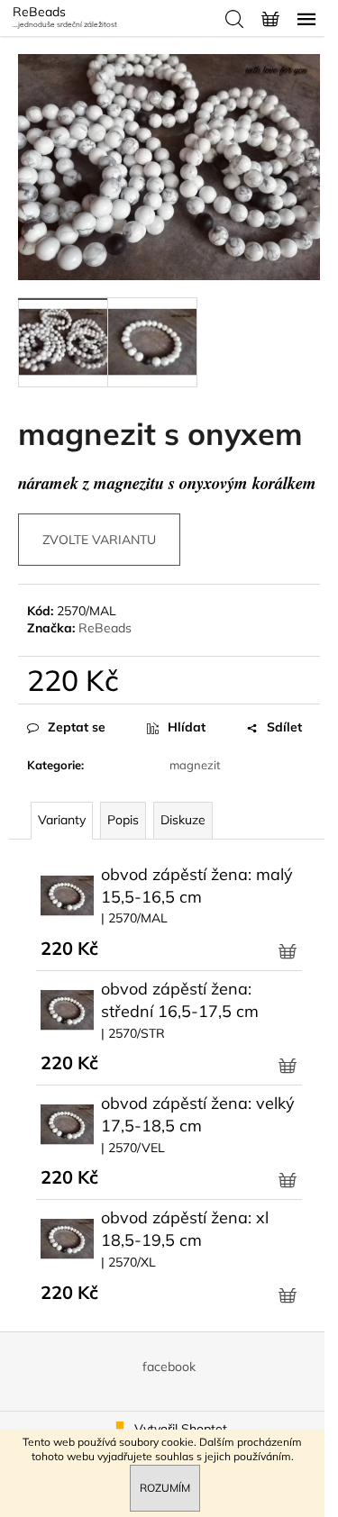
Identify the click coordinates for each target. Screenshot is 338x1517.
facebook (169, 1366)
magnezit (195, 765)
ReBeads (105, 628)
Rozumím (165, 1487)
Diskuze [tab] (183, 820)
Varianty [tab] (62, 820)
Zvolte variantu (99, 539)
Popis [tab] (123, 820)
